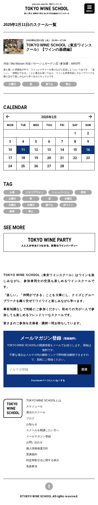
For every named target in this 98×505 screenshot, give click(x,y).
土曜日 (12, 84)
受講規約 (31, 454)
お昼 (12, 192)
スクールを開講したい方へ (42, 430)
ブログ (30, 418)
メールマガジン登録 (38, 436)
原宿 (83, 192)
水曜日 (12, 205)
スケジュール (34, 406)
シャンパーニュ (61, 192)
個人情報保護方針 (37, 448)
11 (23, 150)
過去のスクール (35, 412)
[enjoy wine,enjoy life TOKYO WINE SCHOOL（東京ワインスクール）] (46, 7)
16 (88, 150)
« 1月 (8, 116)
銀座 (12, 211)
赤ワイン (68, 205)
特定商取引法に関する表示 (42, 460)
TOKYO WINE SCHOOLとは (43, 400)
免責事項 (31, 466)
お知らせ (31, 424)
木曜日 (68, 198)
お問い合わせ (34, 442)
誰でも (49, 84)
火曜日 (31, 205)
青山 (68, 84)
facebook (49, 486)
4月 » (90, 116)
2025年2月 (49, 117)
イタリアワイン (34, 192)
